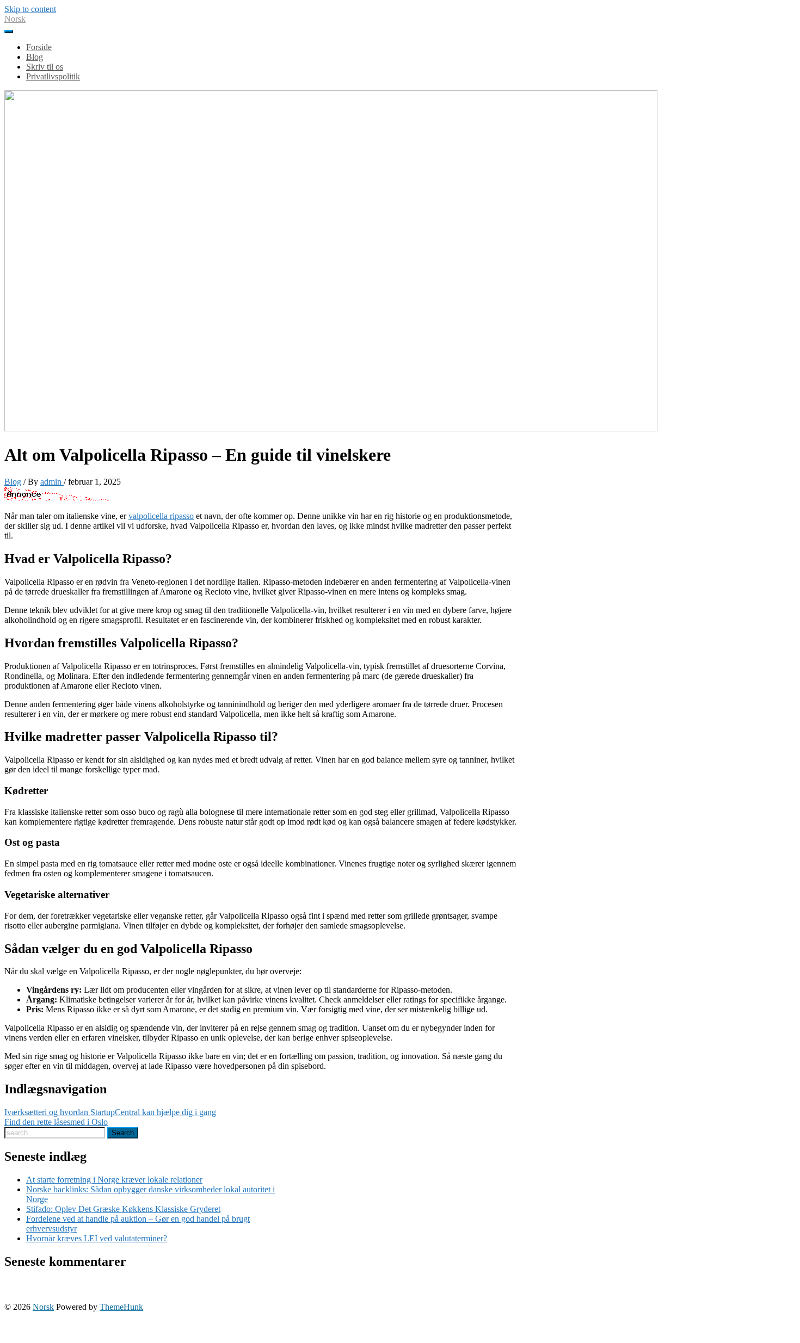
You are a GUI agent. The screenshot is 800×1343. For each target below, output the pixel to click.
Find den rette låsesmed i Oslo (56, 1122)
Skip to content (30, 9)
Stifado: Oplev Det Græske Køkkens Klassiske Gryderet (123, 1209)
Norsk (15, 18)
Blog (12, 481)
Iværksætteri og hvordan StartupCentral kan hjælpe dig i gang (110, 1112)
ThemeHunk (121, 1306)
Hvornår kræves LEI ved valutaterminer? (96, 1238)
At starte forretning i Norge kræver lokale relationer (114, 1179)
